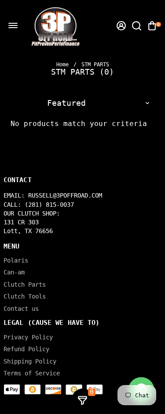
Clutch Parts (25, 284)
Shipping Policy (30, 361)
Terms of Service (32, 373)
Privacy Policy (28, 337)
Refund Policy (26, 349)
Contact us (21, 309)
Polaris (16, 260)
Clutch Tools (25, 296)
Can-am (14, 272)
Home (62, 64)
